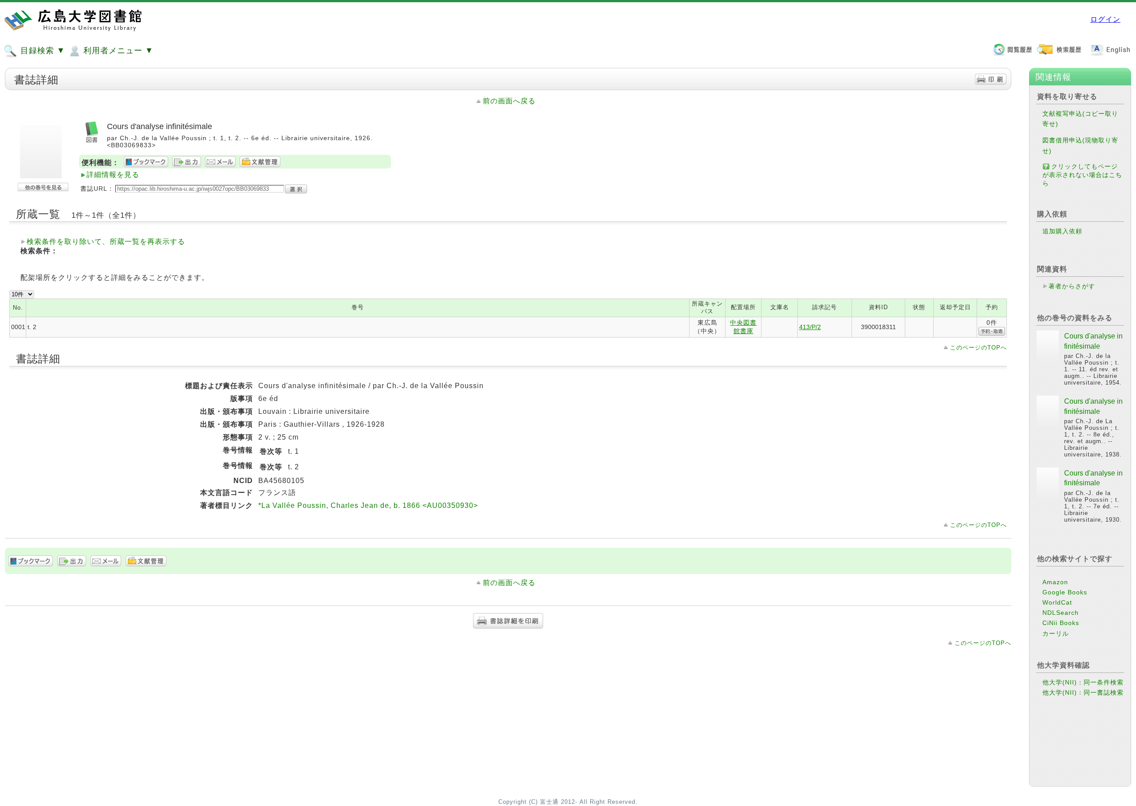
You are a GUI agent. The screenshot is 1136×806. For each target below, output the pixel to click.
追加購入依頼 (1062, 231)
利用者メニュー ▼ (117, 50)
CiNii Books (1060, 622)
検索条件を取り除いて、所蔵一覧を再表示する (106, 241)
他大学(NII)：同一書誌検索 (1083, 692)
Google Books (1064, 592)
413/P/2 (810, 326)
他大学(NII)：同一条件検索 (1083, 682)
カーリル (1055, 633)
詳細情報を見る (113, 174)
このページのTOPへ (978, 347)
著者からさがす (1072, 286)
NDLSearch (1060, 612)
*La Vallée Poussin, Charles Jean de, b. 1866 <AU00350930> (368, 505)
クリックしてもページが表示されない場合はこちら (1082, 175)
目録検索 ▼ (41, 50)
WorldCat (1057, 602)
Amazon (1055, 582)
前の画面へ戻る (509, 101)
